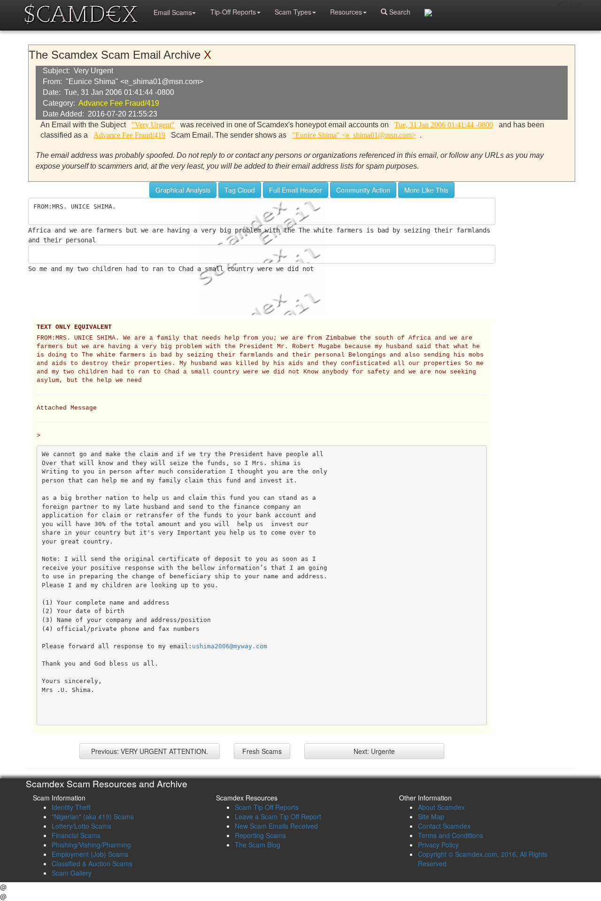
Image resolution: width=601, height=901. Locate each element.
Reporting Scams (260, 835)
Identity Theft (71, 807)
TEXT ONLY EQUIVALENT (74, 327)
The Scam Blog (257, 844)
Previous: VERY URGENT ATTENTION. (149, 751)
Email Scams (173, 12)
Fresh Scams (262, 751)
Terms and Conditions (450, 835)
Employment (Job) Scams (90, 854)
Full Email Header (295, 189)
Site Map (431, 816)
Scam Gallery (72, 873)
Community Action (363, 189)
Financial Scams (76, 835)
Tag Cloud (239, 189)
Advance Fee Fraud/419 (118, 103)
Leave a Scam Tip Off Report (278, 816)
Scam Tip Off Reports (267, 807)
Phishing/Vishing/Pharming (91, 844)
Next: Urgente (374, 751)
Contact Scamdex (444, 826)
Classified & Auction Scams (92, 863)
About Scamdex (441, 807)
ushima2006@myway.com (229, 646)
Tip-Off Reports (233, 11)
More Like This (426, 189)
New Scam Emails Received (276, 826)
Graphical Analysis (182, 189)
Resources (346, 11)
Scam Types (293, 11)
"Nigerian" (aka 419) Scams (93, 816)
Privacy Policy (438, 844)
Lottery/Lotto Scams (81, 826)
